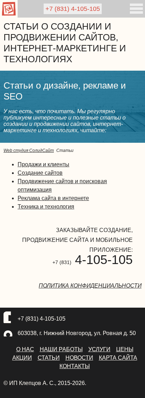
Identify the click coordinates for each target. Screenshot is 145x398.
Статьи (49, 358)
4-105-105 (72, 8)
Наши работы (61, 349)
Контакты (74, 366)
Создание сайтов (40, 173)
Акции (22, 358)
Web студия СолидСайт (29, 150)
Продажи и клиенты (43, 164)
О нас (25, 349)
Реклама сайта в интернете (53, 198)
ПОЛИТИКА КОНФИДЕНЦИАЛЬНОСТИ (90, 286)
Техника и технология (46, 207)
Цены (124, 349)
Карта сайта (118, 358)
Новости (79, 358)
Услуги (99, 349)
